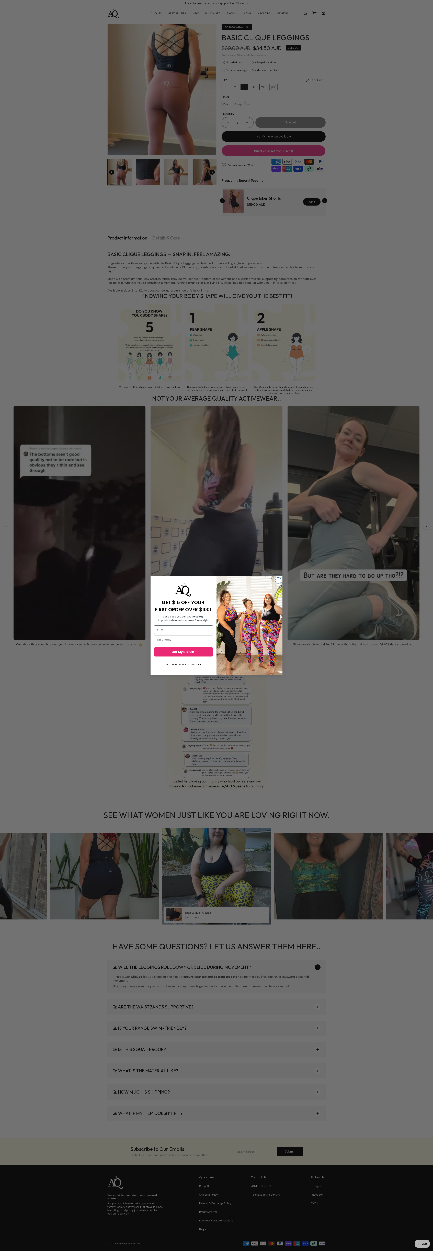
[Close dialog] (278, 580)
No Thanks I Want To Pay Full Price (183, 664)
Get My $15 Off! (184, 652)
